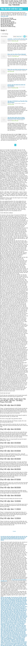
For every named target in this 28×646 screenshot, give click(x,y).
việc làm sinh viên (19, 536)
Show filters (4, 36)
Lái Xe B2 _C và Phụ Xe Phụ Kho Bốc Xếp (17, 39)
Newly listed (19, 36)
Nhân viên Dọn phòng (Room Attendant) (16, 54)
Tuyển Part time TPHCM (8, 631)
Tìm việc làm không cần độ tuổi (19, 598)
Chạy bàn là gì (16, 627)
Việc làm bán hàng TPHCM (18, 609)
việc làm (8, 536)
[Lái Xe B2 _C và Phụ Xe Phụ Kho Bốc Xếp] (4, 41)
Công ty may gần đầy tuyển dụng (8, 603)
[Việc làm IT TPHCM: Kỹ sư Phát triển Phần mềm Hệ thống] (4, 103)
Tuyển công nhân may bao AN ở (19, 606)
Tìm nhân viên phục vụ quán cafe (13, 620)
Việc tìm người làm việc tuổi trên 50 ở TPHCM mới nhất (13, 602)
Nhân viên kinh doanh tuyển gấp (8, 615)
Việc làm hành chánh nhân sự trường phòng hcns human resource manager (16, 118)
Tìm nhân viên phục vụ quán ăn (10, 622)
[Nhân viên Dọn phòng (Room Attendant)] (4, 56)
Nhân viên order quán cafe (7, 630)
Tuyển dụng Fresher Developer (8, 639)
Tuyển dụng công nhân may (7, 607)
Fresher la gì (8, 637)
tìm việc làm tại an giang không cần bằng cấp (13, 580)
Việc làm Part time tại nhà (13, 632)
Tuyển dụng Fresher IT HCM (18, 637)
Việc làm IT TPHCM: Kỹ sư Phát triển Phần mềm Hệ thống (17, 101)
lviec (2, 537)
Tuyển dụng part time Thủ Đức (14, 636)
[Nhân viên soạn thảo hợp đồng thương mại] (4, 71)
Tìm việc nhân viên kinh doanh (16, 618)
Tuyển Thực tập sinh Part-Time (20, 645)
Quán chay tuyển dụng (21, 629)
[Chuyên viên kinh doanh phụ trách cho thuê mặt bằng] (4, 87)
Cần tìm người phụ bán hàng (7, 613)
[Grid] (26, 36)
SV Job (25, 536)
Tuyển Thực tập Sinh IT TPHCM (8, 641)
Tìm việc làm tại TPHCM (16, 597)
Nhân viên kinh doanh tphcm (12, 616)
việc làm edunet (16, 538)
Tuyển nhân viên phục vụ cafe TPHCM (15, 624)
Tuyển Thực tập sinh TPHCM (17, 640)
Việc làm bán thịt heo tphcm (19, 612)
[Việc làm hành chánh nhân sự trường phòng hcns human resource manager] (4, 119)
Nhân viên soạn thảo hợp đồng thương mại (17, 69)
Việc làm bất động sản (12, 537)
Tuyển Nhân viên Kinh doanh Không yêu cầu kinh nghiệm (14, 616)
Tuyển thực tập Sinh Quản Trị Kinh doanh (13, 644)
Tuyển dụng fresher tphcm (19, 638)
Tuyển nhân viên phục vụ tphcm (8, 625)
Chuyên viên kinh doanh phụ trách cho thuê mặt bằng (16, 85)
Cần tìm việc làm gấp (5, 597)
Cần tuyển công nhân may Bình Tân (13, 605)
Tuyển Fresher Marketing (6, 638)
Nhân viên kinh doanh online (17, 619)
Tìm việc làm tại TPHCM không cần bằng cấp (11, 599)
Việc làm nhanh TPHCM (21, 600)
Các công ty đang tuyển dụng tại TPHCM (14, 600)
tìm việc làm (3, 536)
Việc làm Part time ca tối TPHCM (10, 634)
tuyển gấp (12, 536)
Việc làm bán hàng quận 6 (20, 613)
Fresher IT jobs (6, 640)
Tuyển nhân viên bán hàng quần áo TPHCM (13, 611)
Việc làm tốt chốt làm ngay (12, 8)
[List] (25, 36)
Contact (14, 531)
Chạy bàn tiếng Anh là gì (9, 629)
